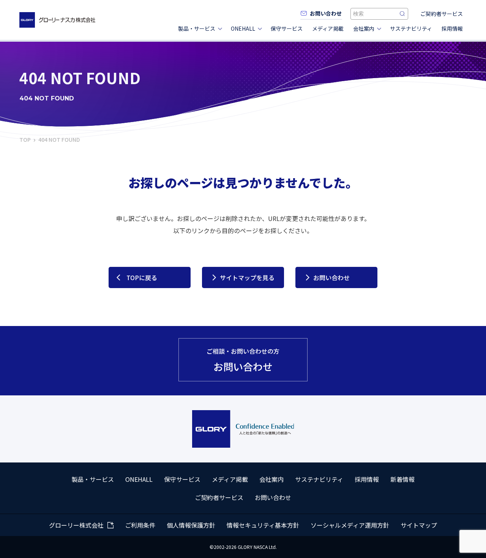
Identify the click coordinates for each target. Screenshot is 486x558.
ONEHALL (243, 28)
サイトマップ (419, 525)
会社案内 (363, 28)
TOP (25, 139)
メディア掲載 (328, 28)
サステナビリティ (411, 28)
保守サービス (287, 28)
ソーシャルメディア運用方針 (350, 525)
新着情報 (402, 479)
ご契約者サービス (441, 13)
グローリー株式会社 (76, 525)
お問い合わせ (331, 277)
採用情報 (452, 28)
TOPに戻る (141, 277)
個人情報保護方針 (191, 525)
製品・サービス (196, 28)
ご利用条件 (140, 525)
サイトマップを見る (247, 277)
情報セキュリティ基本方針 (263, 525)
